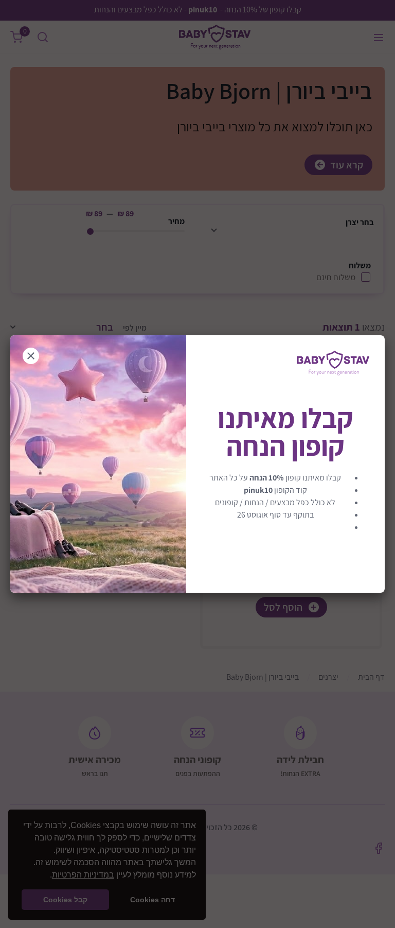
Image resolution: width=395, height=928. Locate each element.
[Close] (31, 356)
